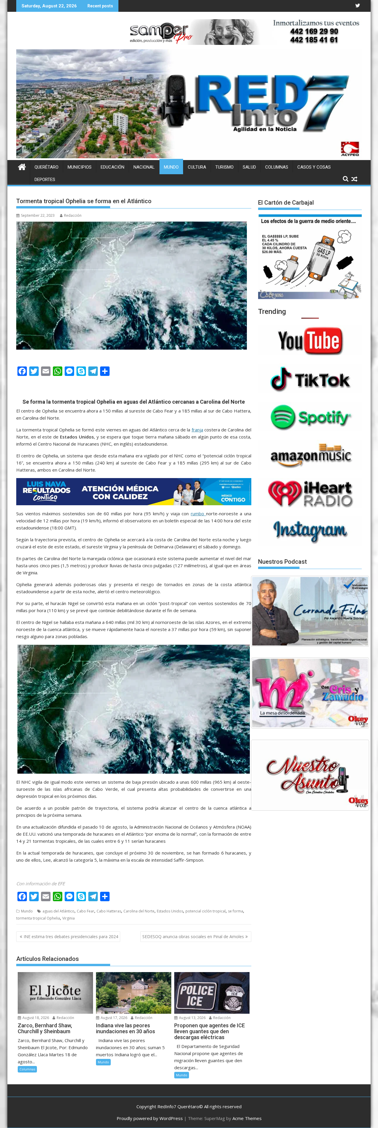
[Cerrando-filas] (310, 611)
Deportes (45, 179)
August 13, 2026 (192, 1017)
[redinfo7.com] (189, 156)
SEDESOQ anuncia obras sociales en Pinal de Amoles (193, 936)
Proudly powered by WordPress (150, 1118)
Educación (112, 167)
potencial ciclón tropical (205, 911)
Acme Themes (247, 1118)
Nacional (144, 167)
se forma (235, 911)
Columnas (276, 167)
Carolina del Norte (138, 911)
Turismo (224, 167)
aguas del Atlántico (58, 911)
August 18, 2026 (35, 1017)
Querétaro (46, 167)
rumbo (198, 513)
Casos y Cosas (314, 167)
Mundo (171, 167)
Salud (249, 167)
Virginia (68, 918)
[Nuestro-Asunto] (310, 775)
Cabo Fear (85, 911)
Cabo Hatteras (109, 911)
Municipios (80, 167)
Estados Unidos (170, 911)
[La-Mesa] (310, 693)
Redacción (73, 215)
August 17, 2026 (113, 1017)
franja (197, 430)
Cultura (197, 167)
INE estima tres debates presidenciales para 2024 (71, 936)
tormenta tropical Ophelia (38, 918)
